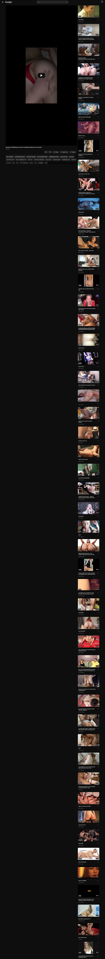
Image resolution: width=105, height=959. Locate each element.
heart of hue (81, 348)
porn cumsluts (9, 156)
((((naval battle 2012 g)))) (84, 117)
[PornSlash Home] (8, 2)
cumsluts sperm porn (20, 156)
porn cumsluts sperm (42, 156)
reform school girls (83, 459)
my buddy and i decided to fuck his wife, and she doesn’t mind (86, 593)
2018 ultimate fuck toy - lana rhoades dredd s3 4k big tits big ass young (86, 554)
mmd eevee (81, 366)
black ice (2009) (82, 880)
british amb (81, 212)
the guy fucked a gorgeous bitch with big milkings (86, 709)
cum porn (71, 156)
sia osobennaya (82, 862)
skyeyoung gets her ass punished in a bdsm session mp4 (86, 787)
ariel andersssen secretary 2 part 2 (86, 385)
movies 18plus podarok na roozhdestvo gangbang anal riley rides (86, 193)
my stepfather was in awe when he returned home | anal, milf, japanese (86, 768)
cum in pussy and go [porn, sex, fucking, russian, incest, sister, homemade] (86, 900)
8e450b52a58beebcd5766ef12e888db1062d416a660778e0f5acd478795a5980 (87, 329)
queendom (81, 516)
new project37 (81, 631)
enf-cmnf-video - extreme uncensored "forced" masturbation (87, 231)
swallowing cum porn (54, 156)
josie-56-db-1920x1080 (83, 478)
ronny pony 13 (82, 824)
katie (79, 534)
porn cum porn (64, 156)
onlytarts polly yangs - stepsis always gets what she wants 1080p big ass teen (86, 497)
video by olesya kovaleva (84, 806)
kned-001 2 (81, 19)
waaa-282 (80, 843)
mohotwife (81, 612)
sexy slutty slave (82, 937)
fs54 (79, 748)
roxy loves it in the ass (84, 173)
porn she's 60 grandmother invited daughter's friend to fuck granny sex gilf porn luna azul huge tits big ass (86, 671)
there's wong (81, 135)
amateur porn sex (82, 440)
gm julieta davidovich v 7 (84, 918)
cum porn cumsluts (31, 156)
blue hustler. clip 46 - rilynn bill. (86, 250)
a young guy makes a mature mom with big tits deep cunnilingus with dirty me (86, 729)
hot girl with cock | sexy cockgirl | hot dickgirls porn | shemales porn (86, 574)
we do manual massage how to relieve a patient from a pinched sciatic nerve (86, 39)
